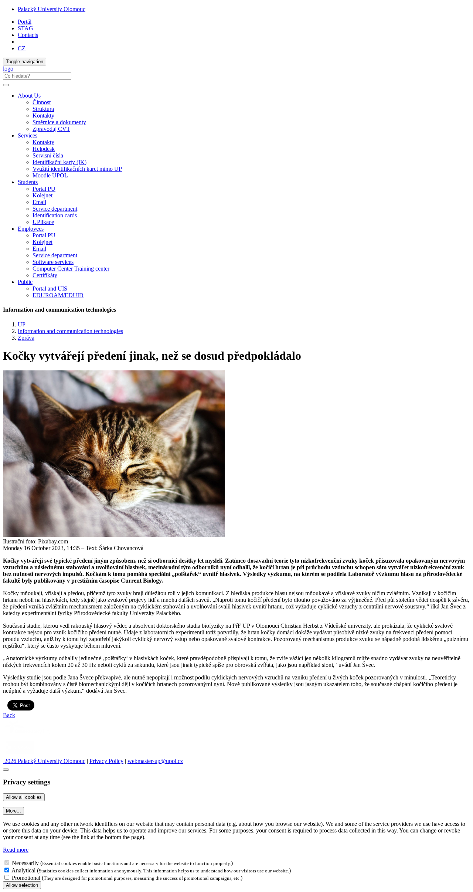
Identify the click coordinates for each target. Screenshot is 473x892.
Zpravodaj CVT (51, 129)
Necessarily (25, 863)
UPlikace (43, 222)
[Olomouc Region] (28, 735)
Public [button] (25, 282)
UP (21, 324)
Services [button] (27, 135)
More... (13, 811)
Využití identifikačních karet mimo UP (77, 169)
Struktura (43, 109)
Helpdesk (44, 149)
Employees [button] (31, 228)
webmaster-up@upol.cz (155, 761)
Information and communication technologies (70, 331)
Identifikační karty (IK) (59, 162)
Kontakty (43, 115)
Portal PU (44, 189)
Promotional (26, 878)
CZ (21, 48)
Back (9, 715)
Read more (15, 850)
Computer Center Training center (71, 268)
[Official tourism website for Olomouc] (20, 754)
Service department (55, 209)
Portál (24, 21)
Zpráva (26, 338)
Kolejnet (42, 195)
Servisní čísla (48, 155)
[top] (6, 770)
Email (39, 202)
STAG (25, 28)
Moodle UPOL (50, 175)
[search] (6, 85)
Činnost (42, 102)
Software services (53, 262)
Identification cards (55, 215)
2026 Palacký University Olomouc (44, 761)
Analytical (23, 870)
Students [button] (28, 182)
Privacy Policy (106, 761)
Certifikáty (45, 275)
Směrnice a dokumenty (59, 122)
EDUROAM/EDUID (58, 295)
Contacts (28, 35)
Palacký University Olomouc (51, 9)
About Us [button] (29, 95)
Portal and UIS (50, 288)
